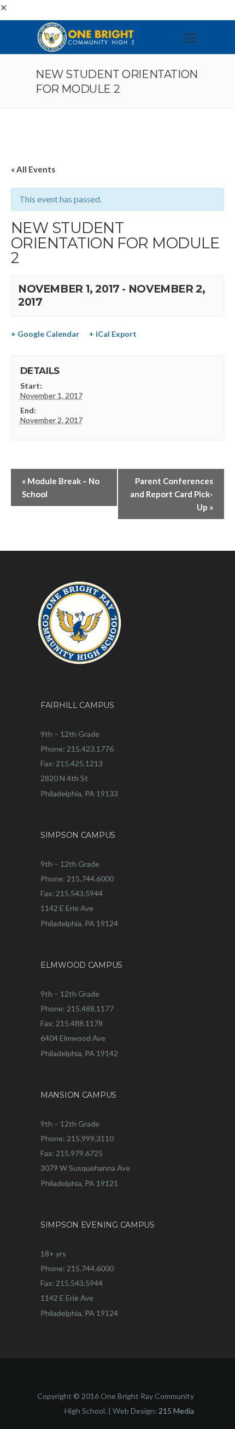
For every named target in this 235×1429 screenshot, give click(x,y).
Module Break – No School (60, 487)
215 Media (176, 1410)
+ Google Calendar (45, 333)
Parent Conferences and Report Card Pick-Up (171, 494)
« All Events (33, 169)
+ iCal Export (113, 333)
